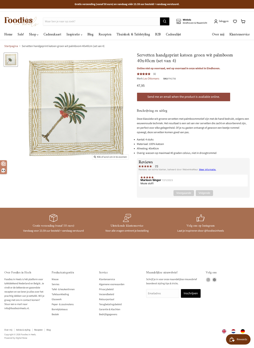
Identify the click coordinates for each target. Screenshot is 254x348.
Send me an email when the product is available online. (183, 97)
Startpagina (11, 46)
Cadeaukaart (52, 35)
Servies (55, 284)
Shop (33, 35)
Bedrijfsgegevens (108, 314)
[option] (234, 331)
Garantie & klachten (109, 309)
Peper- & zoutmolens (63, 304)
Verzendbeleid (106, 294)
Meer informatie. (207, 169)
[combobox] (225, 331)
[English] (225, 331)
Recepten (105, 35)
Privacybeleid (106, 289)
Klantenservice (239, 35)
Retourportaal (106, 299)
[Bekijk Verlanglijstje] (235, 21)
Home (8, 35)
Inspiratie (74, 35)
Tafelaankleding (60, 294)
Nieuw (55, 279)
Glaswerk (57, 299)
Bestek (55, 314)
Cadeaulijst (173, 35)
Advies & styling (23, 329)
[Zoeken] (164, 21)
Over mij (218, 35)
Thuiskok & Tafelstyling (133, 35)
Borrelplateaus (60, 309)
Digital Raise (21, 338)
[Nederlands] (234, 331)
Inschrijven (191, 293)
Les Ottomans (151, 78)
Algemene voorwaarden (111, 284)
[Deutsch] (243, 331)
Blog (90, 35)
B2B (158, 35)
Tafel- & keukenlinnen (63, 289)
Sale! (21, 35)
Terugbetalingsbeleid (110, 304)
